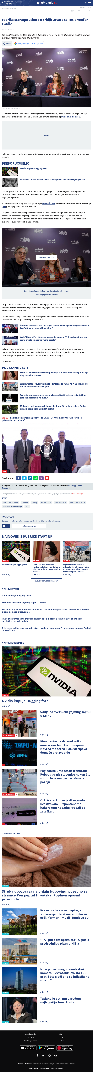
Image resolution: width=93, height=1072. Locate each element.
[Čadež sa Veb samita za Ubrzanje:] (10, 328)
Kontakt (72, 1064)
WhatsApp (72, 485)
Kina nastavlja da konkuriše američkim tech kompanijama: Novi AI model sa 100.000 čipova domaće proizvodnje (45, 610)
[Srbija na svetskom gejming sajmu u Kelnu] (19, 723)
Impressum (37, 1064)
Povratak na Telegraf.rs (8, 3)
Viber (80, 485)
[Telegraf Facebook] (37, 1055)
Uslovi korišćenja (77, 494)
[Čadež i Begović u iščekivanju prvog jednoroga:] (10, 340)
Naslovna (5, 8)
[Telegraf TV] (55, 1055)
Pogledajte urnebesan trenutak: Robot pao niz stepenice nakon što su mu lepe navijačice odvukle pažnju (42, 620)
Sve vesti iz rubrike (46, 581)
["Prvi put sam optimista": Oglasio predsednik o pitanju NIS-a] (19, 951)
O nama (20, 1064)
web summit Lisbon (10, 503)
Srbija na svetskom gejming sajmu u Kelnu (24, 602)
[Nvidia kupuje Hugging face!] (10, 171)
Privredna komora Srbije (12, 506)
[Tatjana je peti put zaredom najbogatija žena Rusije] (19, 1010)
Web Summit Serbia (77, 503)
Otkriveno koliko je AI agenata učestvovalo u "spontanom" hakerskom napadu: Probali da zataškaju (46, 629)
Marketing (28, 1064)
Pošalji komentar (29, 526)
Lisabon (25, 503)
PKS (4, 206)
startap (34, 503)
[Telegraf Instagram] (49, 1055)
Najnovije (13, 642)
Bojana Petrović (8, 30)
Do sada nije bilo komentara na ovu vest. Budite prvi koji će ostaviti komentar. (31, 521)
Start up (13, 8)
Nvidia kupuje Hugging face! (16, 595)
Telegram (6, 488)
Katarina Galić (60, 503)
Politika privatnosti (62, 1064)
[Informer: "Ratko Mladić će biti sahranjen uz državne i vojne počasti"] (10, 182)
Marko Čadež (48, 203)
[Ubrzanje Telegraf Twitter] (43, 1055)
